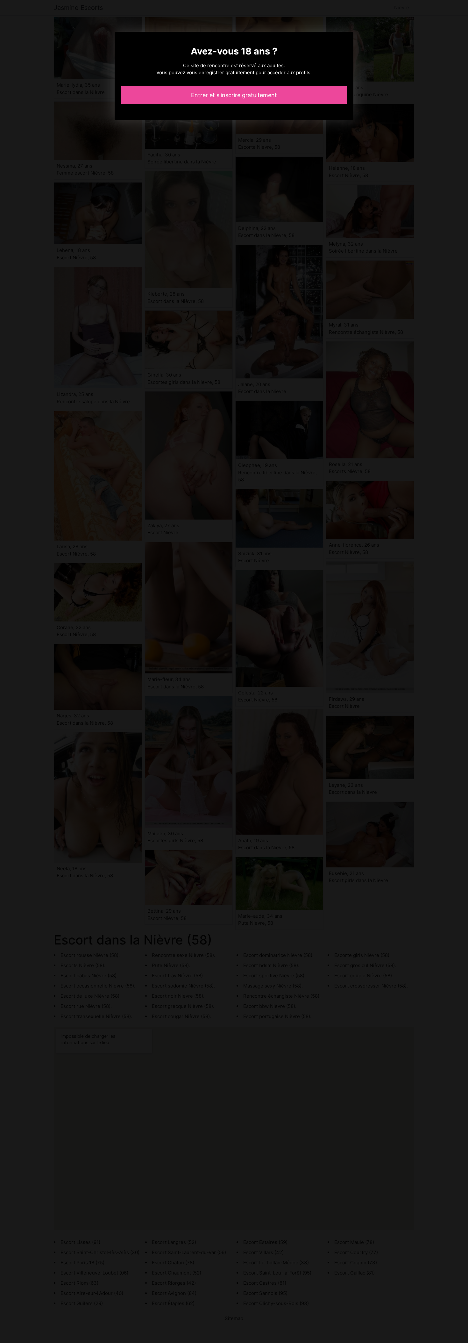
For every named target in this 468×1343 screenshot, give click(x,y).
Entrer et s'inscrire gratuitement (234, 95)
